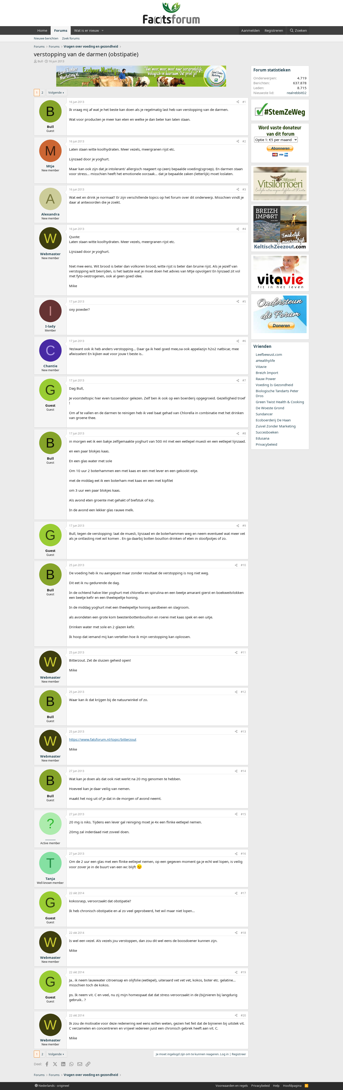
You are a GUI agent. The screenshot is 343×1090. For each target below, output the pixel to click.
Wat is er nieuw (86, 30)
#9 (244, 526)
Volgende (55, 92)
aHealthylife (265, 360)
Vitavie (261, 366)
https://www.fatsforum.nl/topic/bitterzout (102, 739)
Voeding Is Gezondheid (274, 384)
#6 (244, 341)
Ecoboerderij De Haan (273, 420)
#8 (244, 433)
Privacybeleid (266, 444)
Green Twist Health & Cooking (280, 401)
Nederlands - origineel (53, 1085)
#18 (243, 933)
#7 (244, 380)
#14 (243, 771)
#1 (244, 102)
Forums (60, 30)
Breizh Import (267, 372)
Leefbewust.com (269, 354)
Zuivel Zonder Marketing (276, 426)
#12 (243, 692)
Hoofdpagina (292, 1085)
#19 (243, 972)
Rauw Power (266, 378)
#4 (244, 229)
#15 (243, 814)
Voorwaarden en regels (232, 1085)
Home (42, 30)
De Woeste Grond (270, 408)
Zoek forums (71, 38)
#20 (243, 1015)
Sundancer (264, 414)
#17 (243, 893)
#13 (243, 732)
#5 (244, 301)
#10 (243, 565)
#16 (243, 854)
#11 (243, 652)
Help (276, 1085)
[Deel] (238, 102)
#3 (244, 189)
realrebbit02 (297, 92)
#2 (244, 141)
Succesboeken (267, 432)
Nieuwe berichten (46, 38)
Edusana (262, 438)
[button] (102, 30)
